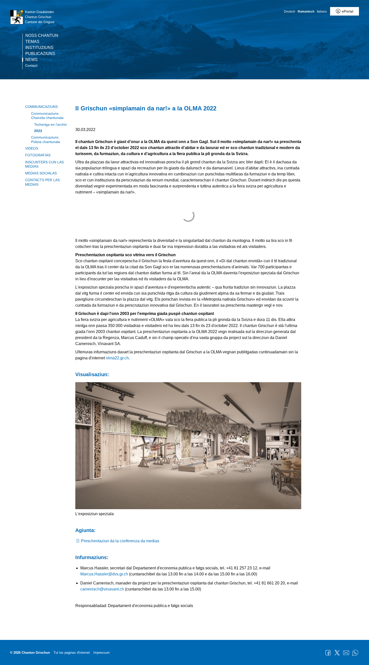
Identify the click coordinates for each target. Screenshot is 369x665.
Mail (346, 652)
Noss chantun (41, 36)
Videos (31, 148)
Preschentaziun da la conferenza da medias (120, 541)
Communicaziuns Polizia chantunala (45, 139)
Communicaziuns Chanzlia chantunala (47, 115)
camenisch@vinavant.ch (102, 589)
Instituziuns (39, 48)
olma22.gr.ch (117, 358)
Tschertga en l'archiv (50, 124)
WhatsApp (355, 652)
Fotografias (37, 155)
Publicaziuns (40, 54)
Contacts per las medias (42, 182)
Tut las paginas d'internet (71, 652)
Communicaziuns (41, 107)
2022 (38, 131)
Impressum (101, 652)
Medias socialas (41, 173)
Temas (32, 42)
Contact (31, 65)
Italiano (322, 11)
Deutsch (289, 11)
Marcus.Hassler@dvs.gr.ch (104, 574)
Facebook (328, 652)
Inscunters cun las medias (44, 164)
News (31, 60)
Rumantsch (306, 11)
